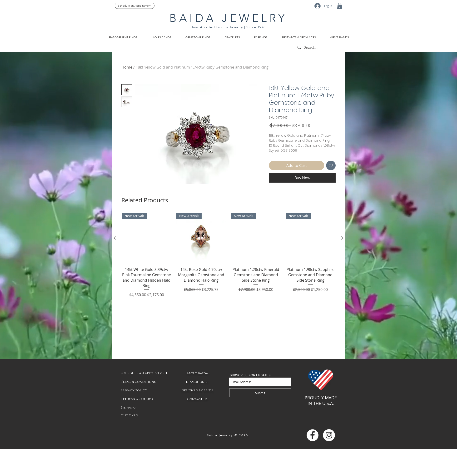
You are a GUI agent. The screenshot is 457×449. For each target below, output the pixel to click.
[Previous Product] (115, 238)
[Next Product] (342, 238)
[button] (339, 6)
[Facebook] (312, 435)
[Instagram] (329, 435)
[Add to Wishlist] (331, 165)
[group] (228, 255)
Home (126, 67)
